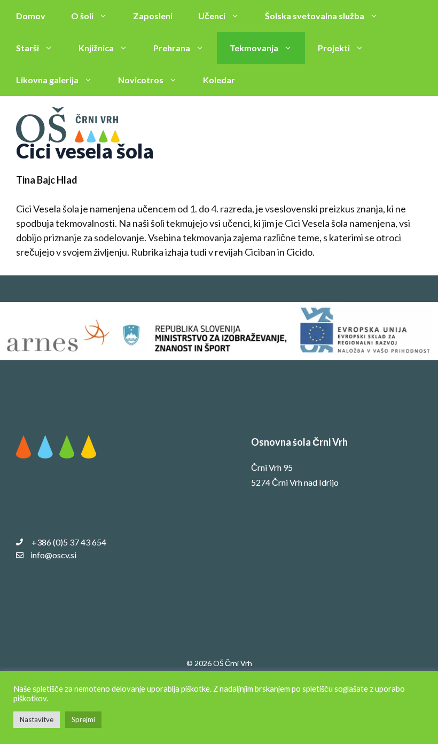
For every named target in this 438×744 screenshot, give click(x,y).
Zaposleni (153, 16)
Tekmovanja (254, 48)
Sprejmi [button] (83, 719)
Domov (30, 16)
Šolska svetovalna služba (314, 16)
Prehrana (171, 48)
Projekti (334, 48)
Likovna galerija (47, 80)
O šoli (82, 16)
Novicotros (140, 80)
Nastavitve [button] (36, 719)
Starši (27, 48)
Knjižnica (96, 48)
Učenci (211, 16)
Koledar (219, 80)
